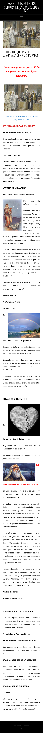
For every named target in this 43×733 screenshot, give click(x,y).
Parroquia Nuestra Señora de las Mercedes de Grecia (21, 7)
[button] (21, 17)
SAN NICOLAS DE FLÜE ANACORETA (19, 126)
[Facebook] (21, 728)
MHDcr (27, 725)
